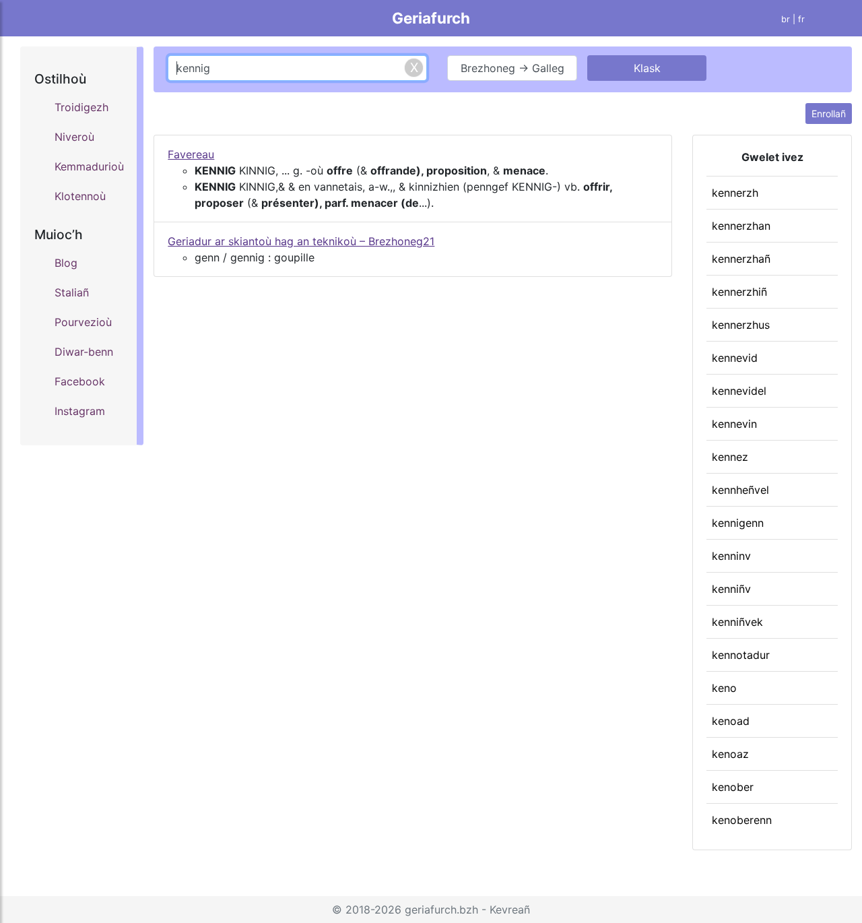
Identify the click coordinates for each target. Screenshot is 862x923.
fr (801, 19)
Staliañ (72, 292)
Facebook (80, 381)
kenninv (731, 556)
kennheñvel (740, 490)
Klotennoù (80, 196)
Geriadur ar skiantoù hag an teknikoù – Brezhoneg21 (301, 241)
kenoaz (730, 754)
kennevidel (739, 390)
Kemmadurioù (89, 166)
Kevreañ (510, 909)
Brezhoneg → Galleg (512, 68)
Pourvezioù (83, 322)
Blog (66, 262)
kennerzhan (741, 225)
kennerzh (735, 192)
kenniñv (731, 589)
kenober (733, 787)
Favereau (191, 154)
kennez (730, 457)
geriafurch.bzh (441, 909)
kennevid (735, 357)
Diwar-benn (84, 351)
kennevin (734, 424)
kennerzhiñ (739, 291)
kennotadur (741, 655)
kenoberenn (742, 820)
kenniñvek (737, 622)
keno (724, 688)
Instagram (80, 411)
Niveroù (74, 137)
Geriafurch (431, 18)
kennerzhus (741, 324)
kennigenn (738, 523)
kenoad (731, 721)
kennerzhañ (741, 258)
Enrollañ (828, 113)
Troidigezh (81, 107)
